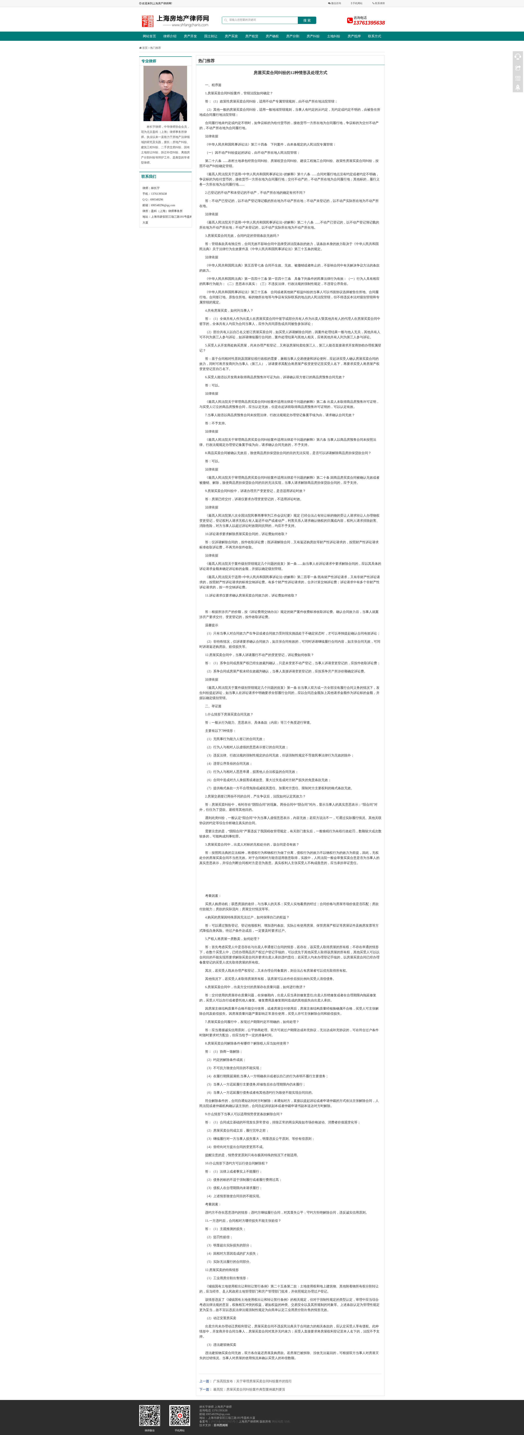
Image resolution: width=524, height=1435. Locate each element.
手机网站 (357, 3)
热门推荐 (155, 47)
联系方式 (374, 36)
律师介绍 (169, 36)
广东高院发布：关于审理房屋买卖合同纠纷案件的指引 (252, 1381)
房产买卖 (231, 36)
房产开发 (190, 36)
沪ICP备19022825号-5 (224, 1421)
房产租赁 (251, 36)
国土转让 (210, 36)
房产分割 (292, 36)
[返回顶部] (518, 89)
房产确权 (272, 36)
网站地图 (277, 1421)
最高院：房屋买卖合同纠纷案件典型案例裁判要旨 (249, 1389)
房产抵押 (354, 36)
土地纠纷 (333, 36)
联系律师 (379, 3)
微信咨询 (336, 3)
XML (287, 1421)
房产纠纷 (313, 36)
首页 (145, 47)
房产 (256, 491)
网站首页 (149, 36)
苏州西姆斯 (221, 1425)
